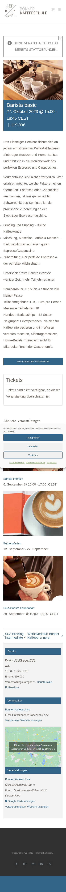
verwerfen (33, 446)
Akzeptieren (33, 437)
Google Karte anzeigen (21, 801)
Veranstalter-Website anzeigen (23, 720)
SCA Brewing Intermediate (14, 635)
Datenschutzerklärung (35, 463)
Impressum (52, 463)
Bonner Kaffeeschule (17, 709)
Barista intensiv (13, 478)
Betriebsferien (12, 543)
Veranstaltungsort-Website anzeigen (26, 806)
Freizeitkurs (12, 687)
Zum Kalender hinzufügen (33, 361)
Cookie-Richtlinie (17, 463)
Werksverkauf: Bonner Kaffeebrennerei (43, 635)
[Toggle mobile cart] (53, 9)
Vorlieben (33, 455)
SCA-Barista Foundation (18, 608)
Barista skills (45, 682)
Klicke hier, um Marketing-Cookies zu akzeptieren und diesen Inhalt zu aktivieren (33, 747)
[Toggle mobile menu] (59, 9)
